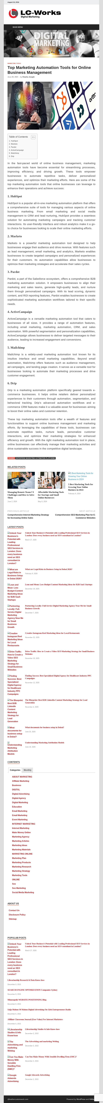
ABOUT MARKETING (22, 777)
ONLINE (16, 879)
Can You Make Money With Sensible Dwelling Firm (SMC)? (51, 1057)
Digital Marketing (20, 802)
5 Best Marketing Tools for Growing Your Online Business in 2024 (80, 487)
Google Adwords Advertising (37, 1075)
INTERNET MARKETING (23, 824)
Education (17, 807)
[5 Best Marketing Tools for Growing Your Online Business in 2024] (81, 477)
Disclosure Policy (17, 915)
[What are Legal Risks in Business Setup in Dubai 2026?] (15, 569)
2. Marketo (13, 144)
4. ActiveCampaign (16, 150)
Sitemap (13, 919)
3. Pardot (12, 147)
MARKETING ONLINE (22, 854)
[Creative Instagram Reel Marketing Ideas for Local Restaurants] (15, 633)
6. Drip (11, 156)
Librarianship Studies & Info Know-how (42, 1029)
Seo (14, 884)
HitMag (92, 1099)
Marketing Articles (20, 841)
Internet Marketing (20, 828)
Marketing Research (21, 867)
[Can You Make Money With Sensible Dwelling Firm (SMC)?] (15, 1057)
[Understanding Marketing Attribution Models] (15, 743)
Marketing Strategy (21, 871)
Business (16, 785)
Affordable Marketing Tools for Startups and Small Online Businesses (51, 495)
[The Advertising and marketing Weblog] (15, 1042)
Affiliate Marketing (20, 781)
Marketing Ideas (19, 845)
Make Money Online (21, 832)
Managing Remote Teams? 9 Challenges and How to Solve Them (21, 495)
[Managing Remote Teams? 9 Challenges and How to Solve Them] (21, 481)
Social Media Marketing (23, 892)
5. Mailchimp (14, 153)
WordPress (80, 1099)
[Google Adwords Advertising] (15, 1075)
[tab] (15, 770)
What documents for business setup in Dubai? (44, 727)
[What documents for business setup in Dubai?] (15, 728)
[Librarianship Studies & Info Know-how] (15, 1029)
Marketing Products (21, 862)
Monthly (27, 770)
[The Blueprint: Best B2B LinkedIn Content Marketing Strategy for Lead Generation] (15, 700)
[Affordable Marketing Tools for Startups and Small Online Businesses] (51, 481)
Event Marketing (20, 820)
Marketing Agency (20, 837)
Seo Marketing (19, 888)
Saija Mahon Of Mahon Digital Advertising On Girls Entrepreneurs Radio (39, 1010)
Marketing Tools (14, 63)
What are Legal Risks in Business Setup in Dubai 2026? (48, 569)
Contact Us (14, 910)
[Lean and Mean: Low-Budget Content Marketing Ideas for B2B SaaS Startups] (15, 585)
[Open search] (93, 27)
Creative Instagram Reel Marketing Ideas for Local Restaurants (52, 633)
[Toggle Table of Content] (32, 137)
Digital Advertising (21, 794)
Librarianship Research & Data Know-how (26, 980)
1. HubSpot (13, 141)
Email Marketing (19, 811)
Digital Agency (19, 798)
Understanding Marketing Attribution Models (44, 743)
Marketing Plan (19, 858)
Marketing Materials (21, 850)
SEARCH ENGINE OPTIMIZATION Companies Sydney (32, 990)
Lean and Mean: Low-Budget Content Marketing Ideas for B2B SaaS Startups (58, 584)
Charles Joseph (28, 77)
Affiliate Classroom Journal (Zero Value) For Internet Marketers (35, 1019)
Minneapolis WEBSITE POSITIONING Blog (27, 1000)
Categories (15, 770)
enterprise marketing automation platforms (35, 458)
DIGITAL (16, 790)
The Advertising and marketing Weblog (42, 1041)
